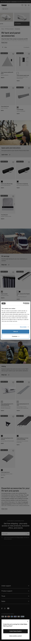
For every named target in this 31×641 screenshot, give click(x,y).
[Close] (28, 621)
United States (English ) (15, 631)
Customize (14, 336)
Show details (23, 327)
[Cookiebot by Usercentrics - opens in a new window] (23, 303)
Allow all (15, 331)
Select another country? (15, 636)
